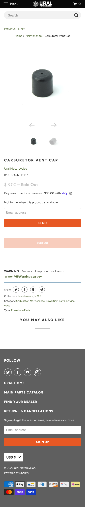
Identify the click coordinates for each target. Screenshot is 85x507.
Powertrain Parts (20, 310)
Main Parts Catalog (23, 392)
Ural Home (14, 383)
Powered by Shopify (16, 473)
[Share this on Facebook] (24, 289)
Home (18, 36)
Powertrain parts (55, 300)
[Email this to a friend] (41, 289)
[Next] (53, 125)
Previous (9, 29)
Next (21, 29)
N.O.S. (38, 296)
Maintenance (34, 36)
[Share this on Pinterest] (32, 289)
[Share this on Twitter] (15, 289)
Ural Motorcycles (15, 168)
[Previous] (31, 125)
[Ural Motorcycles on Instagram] (38, 372)
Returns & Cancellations (28, 411)
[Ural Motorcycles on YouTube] (28, 372)
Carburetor (22, 300)
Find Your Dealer (20, 402)
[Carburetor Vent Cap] (42, 83)
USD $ (11, 457)
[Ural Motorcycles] (42, 4)
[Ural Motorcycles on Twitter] (8, 372)
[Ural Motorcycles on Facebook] (18, 372)
